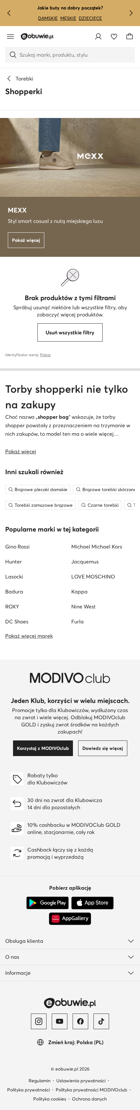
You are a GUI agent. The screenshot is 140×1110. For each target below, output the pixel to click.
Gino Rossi (17, 546)
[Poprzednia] (9, 13)
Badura (14, 591)
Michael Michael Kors (96, 546)
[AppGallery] (70, 918)
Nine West (83, 606)
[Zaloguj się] (98, 36)
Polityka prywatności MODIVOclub (91, 1090)
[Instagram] (39, 1021)
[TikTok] (101, 1021)
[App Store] (92, 903)
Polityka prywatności (28, 1090)
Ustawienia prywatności (80, 1081)
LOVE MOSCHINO (93, 576)
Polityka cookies (49, 1099)
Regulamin (39, 1081)
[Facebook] (80, 1021)
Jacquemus (85, 561)
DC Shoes (16, 621)
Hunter (13, 561)
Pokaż (45, 354)
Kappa (79, 591)
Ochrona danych (89, 1099)
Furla (77, 621)
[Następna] (131, 13)
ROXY (12, 606)
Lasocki (14, 576)
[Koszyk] (129, 36)
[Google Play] (47, 903)
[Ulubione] (114, 36)
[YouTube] (59, 1021)
